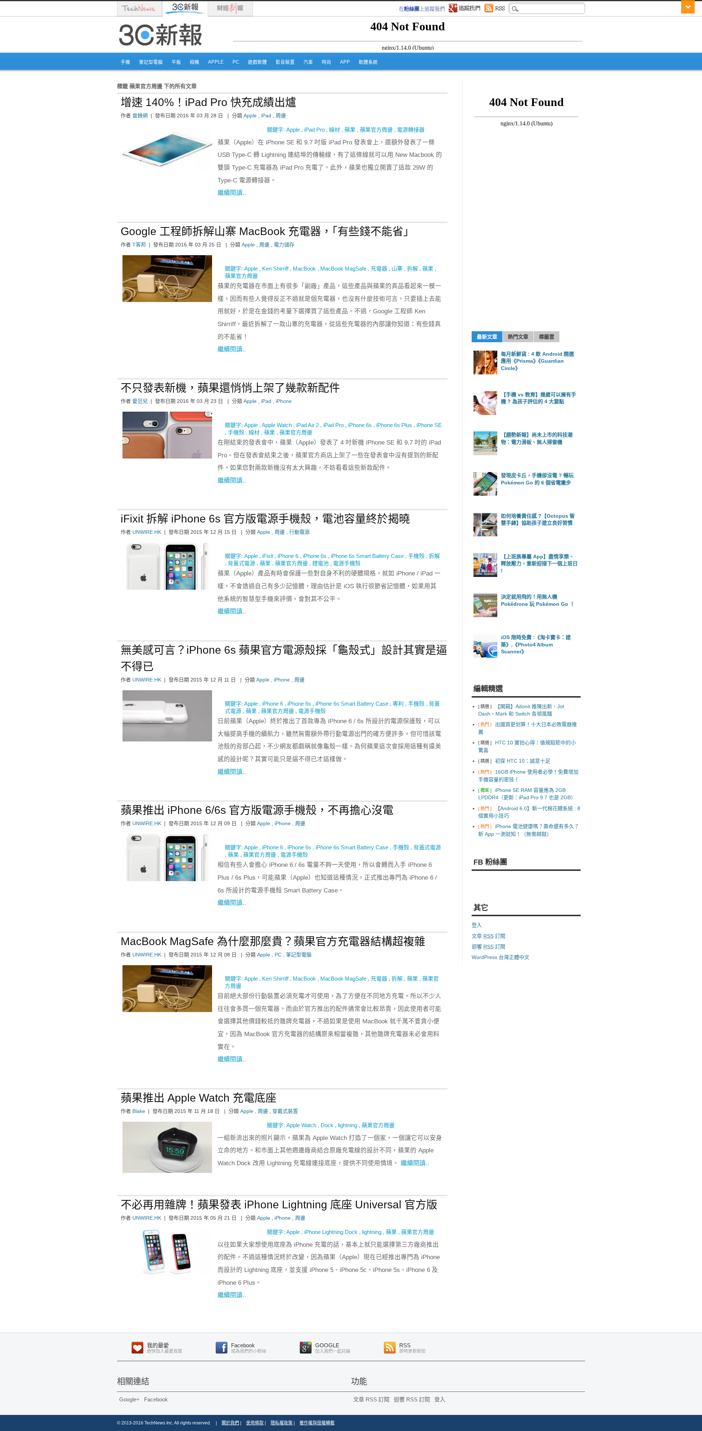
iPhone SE (429, 425)
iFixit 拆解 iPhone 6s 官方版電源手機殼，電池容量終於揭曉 (265, 519)
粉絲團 (411, 9)
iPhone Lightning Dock (331, 1232)
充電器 (379, 268)
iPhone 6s (360, 425)
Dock (327, 1125)
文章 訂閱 (488, 936)
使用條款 (255, 1423)
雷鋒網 (140, 115)
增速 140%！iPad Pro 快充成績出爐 (208, 102)
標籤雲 (546, 337)
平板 (176, 62)
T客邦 (139, 245)
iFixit (267, 556)
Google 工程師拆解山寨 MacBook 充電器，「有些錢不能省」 (267, 231)
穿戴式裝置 (285, 1111)
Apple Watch (277, 425)
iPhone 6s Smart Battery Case (367, 556)
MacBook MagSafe (343, 268)
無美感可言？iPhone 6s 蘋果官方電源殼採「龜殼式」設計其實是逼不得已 (284, 658)
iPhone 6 (288, 556)
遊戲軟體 (257, 62)
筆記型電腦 (151, 62)
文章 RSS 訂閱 (371, 1399)
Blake (138, 1111)
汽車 (308, 62)
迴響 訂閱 (488, 946)
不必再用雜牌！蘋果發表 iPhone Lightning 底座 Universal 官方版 (279, 1204)
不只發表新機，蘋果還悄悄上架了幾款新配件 (230, 388)
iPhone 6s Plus (394, 425)
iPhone (284, 401)
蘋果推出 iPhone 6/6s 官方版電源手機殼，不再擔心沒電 (257, 810)
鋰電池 (320, 563)
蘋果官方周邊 (376, 130)
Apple (216, 62)
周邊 (281, 115)
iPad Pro (314, 130)
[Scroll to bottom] (688, 7)
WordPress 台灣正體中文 (500, 957)
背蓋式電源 (241, 563)
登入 (477, 925)
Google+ (129, 1399)
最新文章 (487, 337)
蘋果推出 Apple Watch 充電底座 (198, 1098)
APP (345, 62)
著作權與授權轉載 (317, 1423)
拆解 (412, 268)
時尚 (326, 62)
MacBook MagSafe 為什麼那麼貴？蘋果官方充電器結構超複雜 (273, 941)
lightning (347, 1125)
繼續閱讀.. (232, 192)
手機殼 (236, 432)
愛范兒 (140, 401)
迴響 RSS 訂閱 (412, 1399)
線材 (334, 130)
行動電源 (299, 532)
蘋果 (349, 130)
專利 (398, 704)
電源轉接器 (410, 130)
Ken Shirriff (275, 268)
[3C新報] (162, 50)
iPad (266, 115)
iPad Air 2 (307, 425)
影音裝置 (285, 62)
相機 (194, 62)
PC (236, 62)
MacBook (304, 268)
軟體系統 (368, 62)
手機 (125, 62)
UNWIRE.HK (146, 532)
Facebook (156, 1399)
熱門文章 (518, 337)
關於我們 (230, 1423)
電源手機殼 (347, 563)
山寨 (397, 268)
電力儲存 (284, 245)
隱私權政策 (281, 1423)
